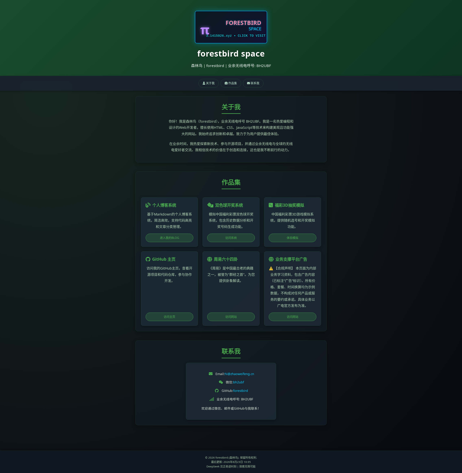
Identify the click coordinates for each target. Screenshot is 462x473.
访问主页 (169, 317)
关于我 (210, 83)
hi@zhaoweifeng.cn (239, 374)
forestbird (240, 390)
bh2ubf (238, 382)
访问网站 (231, 317)
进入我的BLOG (169, 238)
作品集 (232, 83)
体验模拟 (292, 238)
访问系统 (231, 238)
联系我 (254, 83)
